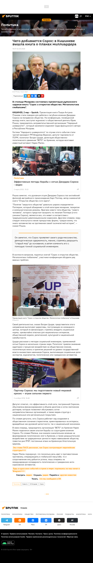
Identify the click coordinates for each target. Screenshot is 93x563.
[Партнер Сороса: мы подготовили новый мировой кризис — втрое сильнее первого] (46, 373)
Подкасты (69, 514)
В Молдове (33, 484)
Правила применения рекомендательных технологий (46, 537)
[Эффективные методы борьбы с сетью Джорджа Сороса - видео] (46, 161)
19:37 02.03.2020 (18, 49)
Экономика (17, 514)
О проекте (5, 534)
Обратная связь (72, 537)
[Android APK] (8, 543)
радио (45, 475)
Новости (25, 484)
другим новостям (68, 475)
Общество (29, 514)
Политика (19, 178)
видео (29, 475)
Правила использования (18, 534)
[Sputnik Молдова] (11, 18)
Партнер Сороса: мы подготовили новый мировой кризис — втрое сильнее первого (42, 392)
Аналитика (81, 514)
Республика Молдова (45, 514)
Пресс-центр (48, 534)
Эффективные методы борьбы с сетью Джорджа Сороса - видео (46, 183)
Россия (60, 514)
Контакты (38, 534)
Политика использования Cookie (13, 537)
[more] (78, 189)
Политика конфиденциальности (65, 534)
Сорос (42, 484)
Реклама (31, 534)
